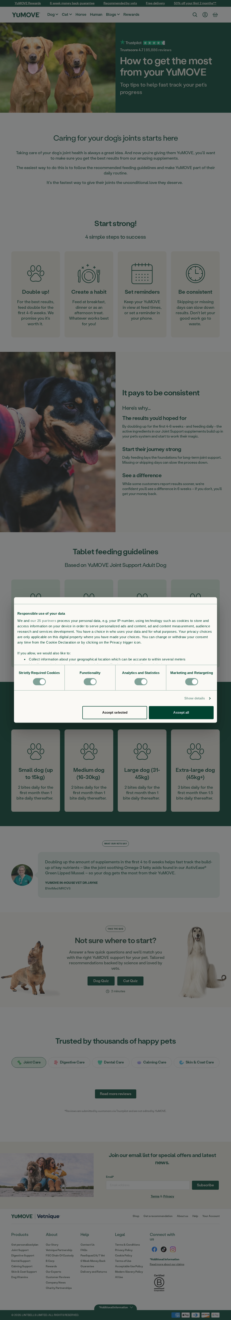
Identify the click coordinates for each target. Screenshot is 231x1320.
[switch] (90, 681)
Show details (194, 698)
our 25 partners (43, 621)
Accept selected (115, 713)
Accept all (181, 713)
